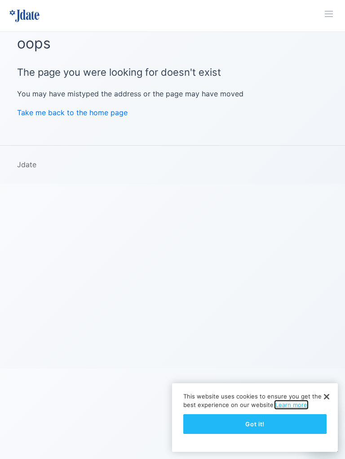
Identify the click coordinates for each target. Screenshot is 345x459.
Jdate (26, 164)
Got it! (255, 424)
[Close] (326, 397)
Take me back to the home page (72, 112)
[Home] (24, 16)
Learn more (291, 404)
